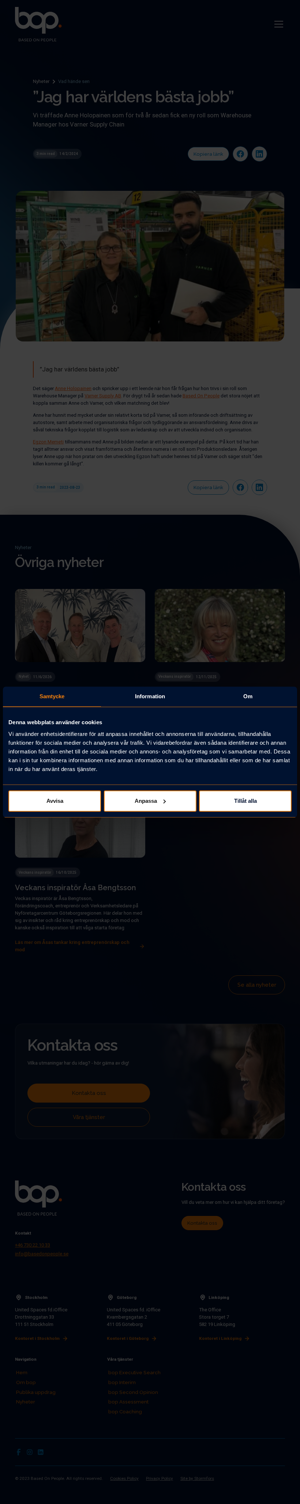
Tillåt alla (245, 801)
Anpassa (146, 801)
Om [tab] (247, 696)
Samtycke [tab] (52, 696)
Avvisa (54, 801)
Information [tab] (150, 696)
